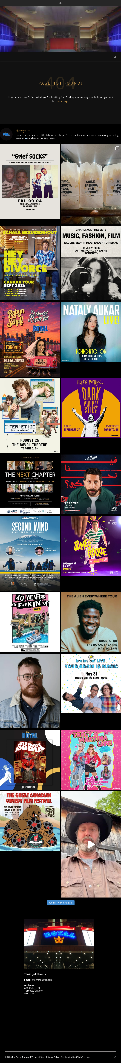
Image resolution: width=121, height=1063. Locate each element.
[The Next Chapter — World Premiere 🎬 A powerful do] (30, 484)
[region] (60, 40)
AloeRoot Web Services (79, 1057)
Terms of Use (38, 1057)
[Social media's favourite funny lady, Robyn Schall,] (30, 339)
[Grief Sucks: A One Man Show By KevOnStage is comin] (30, 181)
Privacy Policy (52, 1057)
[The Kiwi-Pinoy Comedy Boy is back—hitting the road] (91, 546)
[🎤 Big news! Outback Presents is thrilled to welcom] (91, 332)
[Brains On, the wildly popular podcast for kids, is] (91, 683)
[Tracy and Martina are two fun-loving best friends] (91, 760)
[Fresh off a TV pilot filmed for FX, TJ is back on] (91, 622)
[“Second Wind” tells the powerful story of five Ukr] (30, 553)
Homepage (62, 101)
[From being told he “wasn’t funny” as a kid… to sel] (91, 484)
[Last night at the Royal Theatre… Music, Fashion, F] (91, 184)
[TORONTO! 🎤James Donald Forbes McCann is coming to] (30, 691)
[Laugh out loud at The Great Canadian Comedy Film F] (30, 821)
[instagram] (60, 3)
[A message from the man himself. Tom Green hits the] (91, 844)
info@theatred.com (42, 979)
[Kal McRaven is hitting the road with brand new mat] (30, 415)
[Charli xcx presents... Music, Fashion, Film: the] (91, 263)
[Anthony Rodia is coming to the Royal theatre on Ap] (30, 760)
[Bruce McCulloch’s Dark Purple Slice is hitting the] (91, 408)
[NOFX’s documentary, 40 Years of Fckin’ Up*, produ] (30, 622)
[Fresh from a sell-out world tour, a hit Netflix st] (30, 263)
